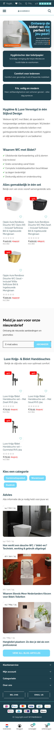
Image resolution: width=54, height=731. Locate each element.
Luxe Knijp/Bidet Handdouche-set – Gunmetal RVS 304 (12, 446)
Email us (38, 695)
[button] (4, 11)
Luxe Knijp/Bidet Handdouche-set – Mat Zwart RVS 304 (14, 399)
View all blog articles (26, 653)
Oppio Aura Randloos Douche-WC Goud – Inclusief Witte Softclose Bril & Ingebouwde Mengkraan (13, 283)
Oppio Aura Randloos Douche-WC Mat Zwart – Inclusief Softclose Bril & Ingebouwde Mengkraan (39, 228)
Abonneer (43, 344)
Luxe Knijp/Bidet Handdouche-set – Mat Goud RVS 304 (39, 399)
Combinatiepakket (15, 478)
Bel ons (14, 695)
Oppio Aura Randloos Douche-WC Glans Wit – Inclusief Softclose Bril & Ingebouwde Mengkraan (14, 228)
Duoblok (10, 485)
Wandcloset (37, 478)
